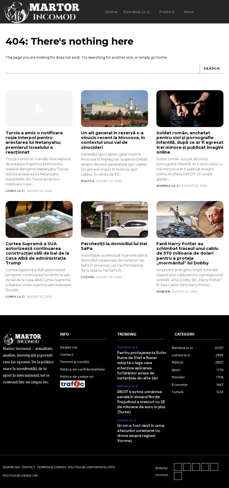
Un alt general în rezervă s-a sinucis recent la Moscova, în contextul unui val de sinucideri (113, 140)
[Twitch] (205, 467)
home (161, 57)
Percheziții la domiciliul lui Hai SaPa (114, 246)
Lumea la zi (15, 190)
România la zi (168, 185)
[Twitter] (214, 467)
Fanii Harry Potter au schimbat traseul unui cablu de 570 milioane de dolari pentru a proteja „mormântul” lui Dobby (187, 253)
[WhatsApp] (178, 476)
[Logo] (42, 11)
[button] (208, 12)
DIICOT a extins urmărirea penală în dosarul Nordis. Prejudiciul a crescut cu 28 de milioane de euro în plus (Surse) (141, 402)
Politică (87, 181)
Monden (163, 291)
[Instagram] (187, 467)
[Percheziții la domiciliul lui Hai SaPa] (114, 219)
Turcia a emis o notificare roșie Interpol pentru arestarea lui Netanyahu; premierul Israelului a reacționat (34, 142)
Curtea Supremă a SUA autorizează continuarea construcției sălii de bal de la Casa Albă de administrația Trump (37, 253)
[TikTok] (196, 467)
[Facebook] (178, 467)
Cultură (87, 277)
